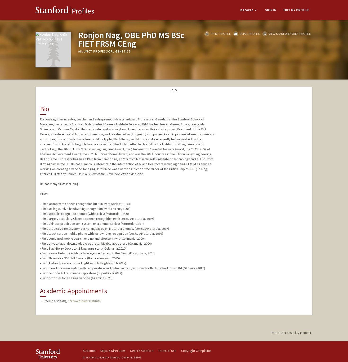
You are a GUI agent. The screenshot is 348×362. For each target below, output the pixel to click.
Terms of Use (167, 351)
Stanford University (56, 354)
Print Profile (220, 33)
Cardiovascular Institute (84, 301)
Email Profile (249, 33)
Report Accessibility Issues (290, 333)
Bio (174, 90)
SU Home (89, 351)
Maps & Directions (112, 351)
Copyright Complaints (196, 351)
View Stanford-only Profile (289, 33)
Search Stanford (141, 351)
